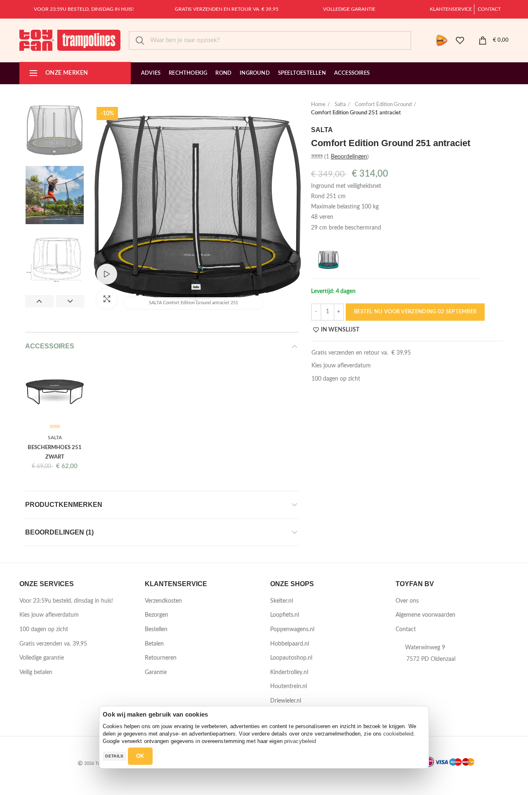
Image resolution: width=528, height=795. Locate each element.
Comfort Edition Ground (383, 104)
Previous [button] (39, 301)
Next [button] (70, 301)
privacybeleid (300, 741)
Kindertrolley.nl (289, 672)
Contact (489, 9)
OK (140, 756)
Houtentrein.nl (288, 686)
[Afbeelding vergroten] (107, 299)
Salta (340, 104)
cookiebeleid (398, 734)
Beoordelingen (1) (59, 532)
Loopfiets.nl (284, 615)
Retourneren (161, 658)
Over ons (407, 601)
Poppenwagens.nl (292, 629)
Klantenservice (451, 9)
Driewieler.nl (285, 701)
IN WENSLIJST (340, 330)
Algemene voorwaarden (425, 615)
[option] (54, 130)
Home (318, 104)
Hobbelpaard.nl (289, 644)
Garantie (156, 672)
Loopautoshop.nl (291, 658)
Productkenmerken (63, 504)
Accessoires (49, 346)
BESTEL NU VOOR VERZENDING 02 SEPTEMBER (415, 312)
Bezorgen (156, 615)
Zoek (140, 40)
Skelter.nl (281, 601)
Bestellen (156, 629)
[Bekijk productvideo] (107, 274)
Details (114, 756)
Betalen (154, 644)
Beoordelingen (349, 157)
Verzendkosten (163, 601)
